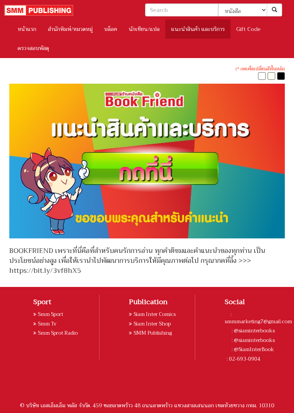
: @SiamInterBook (252, 349)
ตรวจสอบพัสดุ (33, 48)
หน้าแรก (27, 29)
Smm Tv (47, 323)
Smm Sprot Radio (58, 333)
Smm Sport (50, 314)
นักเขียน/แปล (144, 29)
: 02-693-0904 (243, 359)
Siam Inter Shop (152, 323)
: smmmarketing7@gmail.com (258, 318)
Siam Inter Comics (155, 314)
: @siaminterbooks (252, 330)
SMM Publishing (153, 333)
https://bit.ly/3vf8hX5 (45, 270)
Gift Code (248, 29)
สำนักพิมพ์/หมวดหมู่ (70, 29)
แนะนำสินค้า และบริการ (198, 29)
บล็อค (110, 29)
